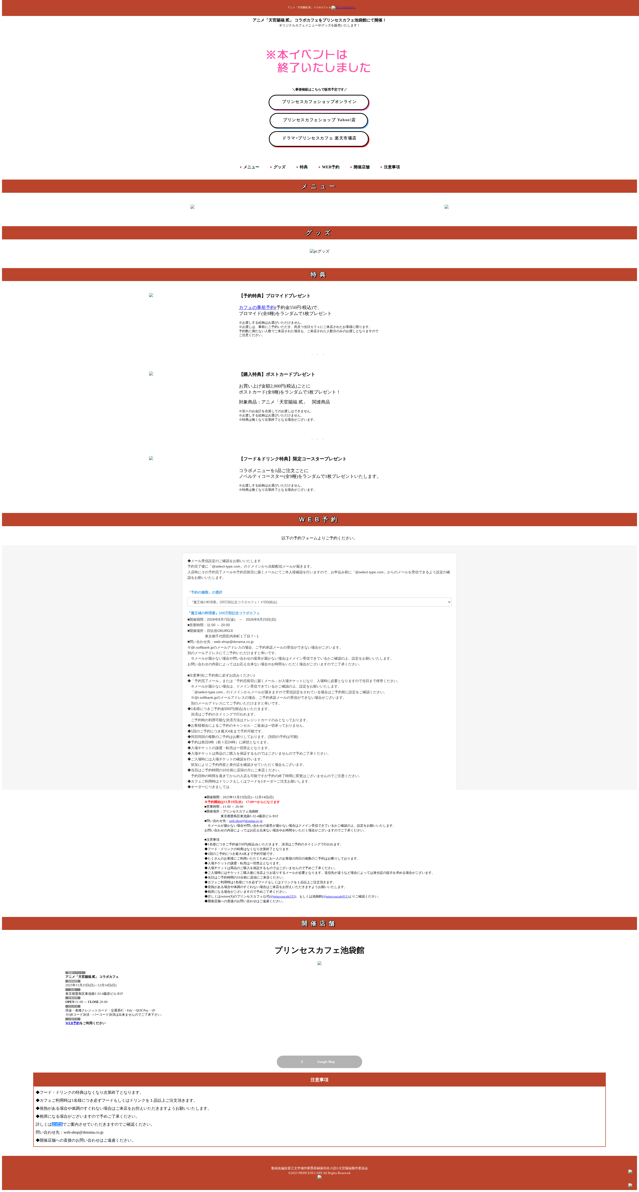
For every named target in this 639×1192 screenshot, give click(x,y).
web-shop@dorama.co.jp (246, 821)
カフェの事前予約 (257, 307)
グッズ (280, 167)
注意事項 (392, 167)
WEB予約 (330, 167)
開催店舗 (362, 167)
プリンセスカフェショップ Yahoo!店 (319, 120)
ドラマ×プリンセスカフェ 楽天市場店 (319, 138)
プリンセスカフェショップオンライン (319, 101)
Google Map (324, 1062)
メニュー (251, 167)
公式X (57, 1124)
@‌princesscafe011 (335, 896)
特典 (304, 167)
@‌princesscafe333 (282, 896)
